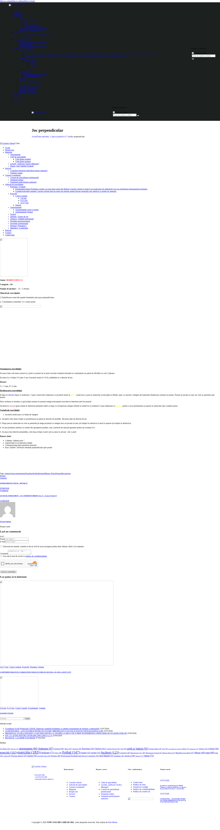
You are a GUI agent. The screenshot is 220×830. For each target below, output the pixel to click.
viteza (148, 755)
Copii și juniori (56, 136)
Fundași (85, 753)
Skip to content (6, 1)
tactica (130, 756)
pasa (209, 752)
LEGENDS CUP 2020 (6, 713)
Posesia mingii (19, 756)
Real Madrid (106, 756)
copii (123, 749)
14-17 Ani (66, 136)
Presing (58, 473)
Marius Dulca (50, 473)
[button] (2, 476)
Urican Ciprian (5, 522)
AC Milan (5, 749)
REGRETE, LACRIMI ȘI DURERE (20, 738)
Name (2, 539)
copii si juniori (137, 748)
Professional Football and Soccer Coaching (80, 756)
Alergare (15, 749)
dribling (203, 749)
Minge (200, 752)
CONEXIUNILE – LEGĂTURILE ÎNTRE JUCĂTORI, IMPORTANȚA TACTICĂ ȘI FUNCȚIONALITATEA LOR (54, 731)
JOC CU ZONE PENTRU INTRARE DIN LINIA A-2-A (28, 735)
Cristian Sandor (155, 749)
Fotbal (35, 473)
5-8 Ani (3, 708)
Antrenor (45, 748)
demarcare (193, 749)
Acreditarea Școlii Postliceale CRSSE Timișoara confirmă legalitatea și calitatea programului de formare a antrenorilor (52, 729)
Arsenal (59, 749)
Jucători (41, 473)
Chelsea (100, 748)
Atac (13, 473)
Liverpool (124, 753)
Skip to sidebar (18, 1)
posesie (32, 756)
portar (7, 756)
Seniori (41, 667)
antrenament (28, 748)
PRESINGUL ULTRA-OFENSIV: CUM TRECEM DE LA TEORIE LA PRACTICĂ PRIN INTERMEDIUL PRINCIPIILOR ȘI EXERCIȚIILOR (66, 733)
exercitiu (28, 752)
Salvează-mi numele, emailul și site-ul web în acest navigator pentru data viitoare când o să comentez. (43, 546)
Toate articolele (43, 136)
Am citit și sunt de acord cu (25, 556)
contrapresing (20, 473)
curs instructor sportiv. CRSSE (178, 749)
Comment (4, 554)
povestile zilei (43, 756)
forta (58, 753)
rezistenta (119, 756)
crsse (165, 749)
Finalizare (29, 473)
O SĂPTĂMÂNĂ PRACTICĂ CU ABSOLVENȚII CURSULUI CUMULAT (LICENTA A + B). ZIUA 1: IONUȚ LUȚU (35, 672)
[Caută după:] (12, 718)
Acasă (34, 136)
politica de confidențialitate (36, 556)
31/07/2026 (164, 780)
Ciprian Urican (113, 749)
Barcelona (88, 749)
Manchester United (154, 753)
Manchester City (137, 753)
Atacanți (76, 749)
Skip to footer (29, 1)
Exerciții (25, 667)
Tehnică (139, 756)
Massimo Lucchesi (184, 753)
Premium (33, 667)
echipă (213, 748)
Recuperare (66, 473)
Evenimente (33, 708)
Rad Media (112, 822)
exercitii (8, 752)
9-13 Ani (10, 708)
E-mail (2, 542)
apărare (8, 473)
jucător (95, 753)
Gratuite (42, 708)
